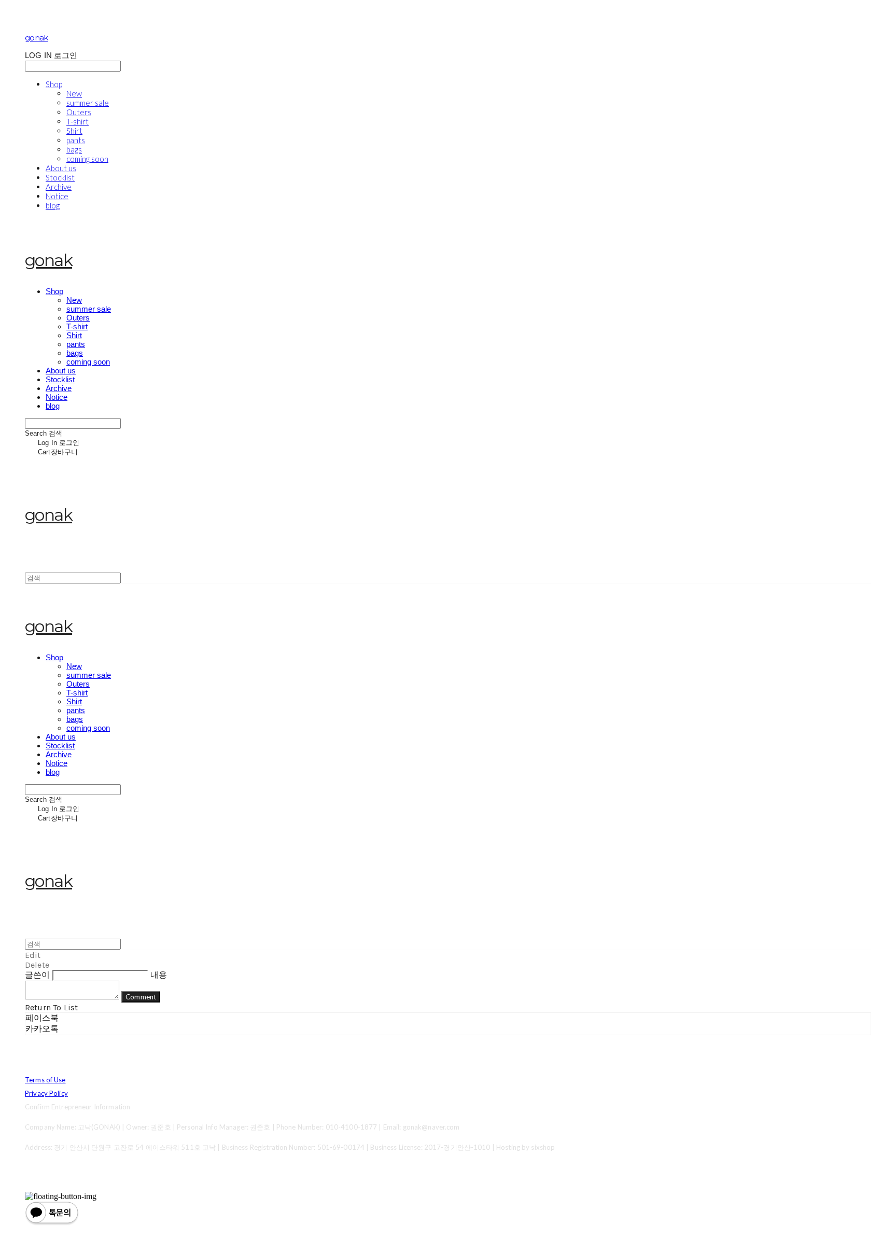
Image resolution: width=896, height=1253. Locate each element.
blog (53, 205)
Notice (57, 196)
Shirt (74, 130)
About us (61, 168)
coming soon (87, 158)
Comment (140, 997)
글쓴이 (37, 975)
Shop (54, 84)
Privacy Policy (46, 1093)
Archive (59, 186)
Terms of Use (45, 1080)
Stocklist (60, 177)
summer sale (87, 102)
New (74, 93)
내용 (158, 975)
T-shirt (77, 121)
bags (74, 149)
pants (75, 140)
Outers (78, 112)
